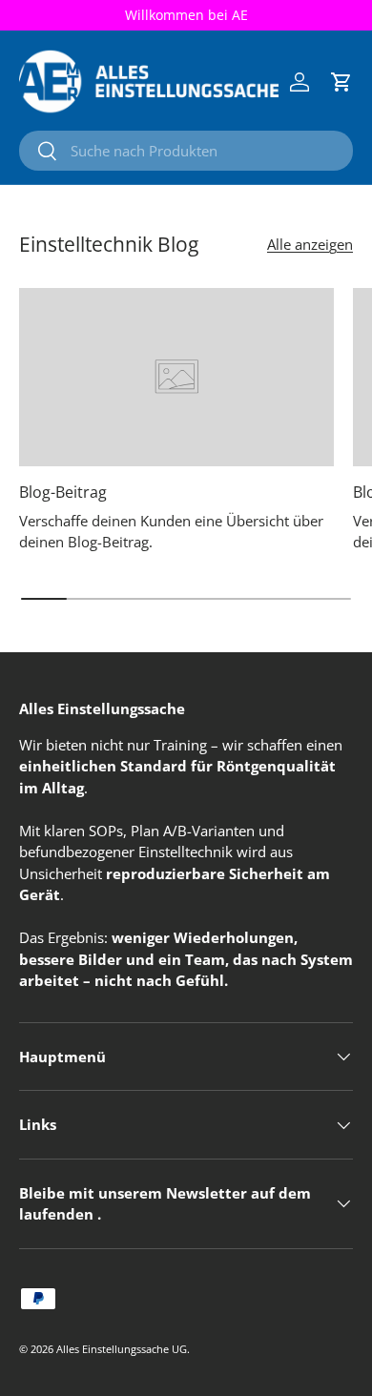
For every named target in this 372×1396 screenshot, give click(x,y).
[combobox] (186, 151)
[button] (341, 82)
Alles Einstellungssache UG (121, 1349)
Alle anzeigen (310, 244)
